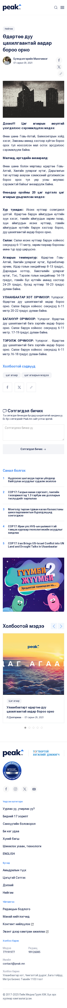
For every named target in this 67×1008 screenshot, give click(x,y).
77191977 (9, 952)
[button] (56, 7)
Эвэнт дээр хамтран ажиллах (24, 931)
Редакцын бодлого (16, 909)
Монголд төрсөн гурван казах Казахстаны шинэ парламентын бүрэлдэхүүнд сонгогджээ (35, 512)
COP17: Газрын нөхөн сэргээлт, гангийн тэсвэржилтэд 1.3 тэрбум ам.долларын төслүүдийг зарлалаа (34, 495)
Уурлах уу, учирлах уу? (19, 809)
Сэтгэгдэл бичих (31, 449)
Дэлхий (8, 885)
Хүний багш (11, 839)
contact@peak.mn (14, 963)
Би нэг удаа (11, 831)
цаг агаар (12, 375)
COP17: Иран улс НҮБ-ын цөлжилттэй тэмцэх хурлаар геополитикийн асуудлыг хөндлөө (35, 529)
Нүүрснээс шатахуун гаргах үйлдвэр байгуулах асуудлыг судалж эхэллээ (32, 480)
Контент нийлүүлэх (17, 924)
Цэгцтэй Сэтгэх (14, 877)
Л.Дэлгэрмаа (14, 717)
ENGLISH (9, 853)
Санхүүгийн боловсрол (19, 824)
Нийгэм (9, 29)
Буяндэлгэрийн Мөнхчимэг (30, 58)
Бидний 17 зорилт (15, 816)
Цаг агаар (14, 701)
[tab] (25, 728)
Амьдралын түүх (14, 870)
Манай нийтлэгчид (16, 916)
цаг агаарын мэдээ (36, 375)
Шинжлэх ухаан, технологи (22, 846)
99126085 (34, 952)
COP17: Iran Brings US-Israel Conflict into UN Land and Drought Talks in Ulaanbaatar (36, 545)
